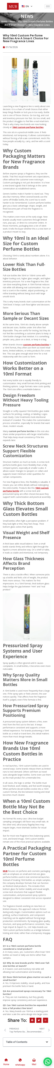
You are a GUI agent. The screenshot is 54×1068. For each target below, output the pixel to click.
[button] (32, 1020)
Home (4, 21)
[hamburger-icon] (48, 6)
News (12, 21)
